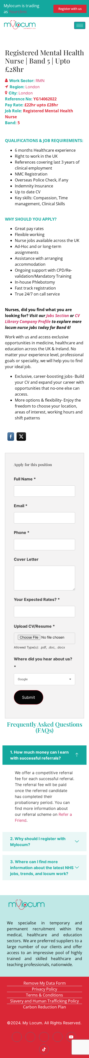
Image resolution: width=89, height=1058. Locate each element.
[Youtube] (71, 1037)
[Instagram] (58, 1037)
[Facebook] (17, 1037)
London (32, 86)
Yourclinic (18, 11)
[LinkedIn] (44, 1037)
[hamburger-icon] (79, 25)
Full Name (25, 478)
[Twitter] (30, 1037)
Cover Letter (26, 559)
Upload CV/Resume (34, 626)
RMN (40, 80)
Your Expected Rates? (37, 599)
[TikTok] (44, 1049)
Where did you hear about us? (43, 662)
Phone (21, 532)
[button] (44, 755)
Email (20, 505)
